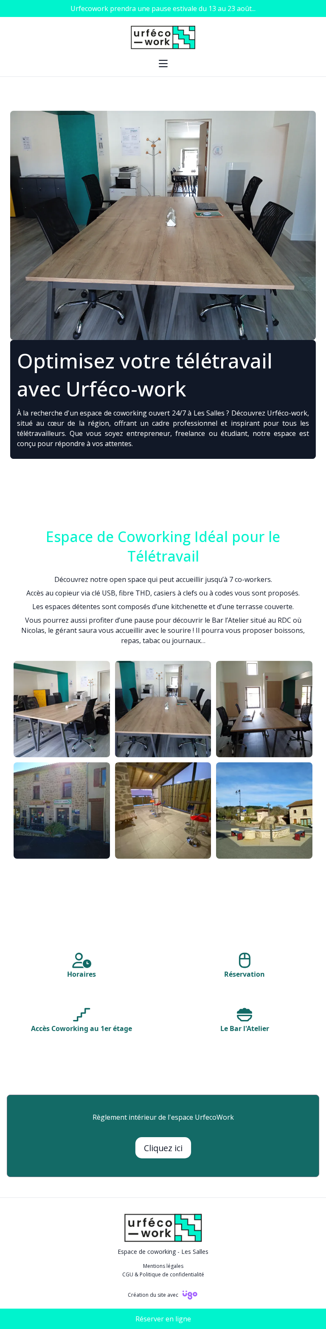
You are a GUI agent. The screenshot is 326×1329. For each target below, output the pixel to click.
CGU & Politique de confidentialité (163, 1274)
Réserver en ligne (163, 1318)
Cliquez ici (162, 1148)
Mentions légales (163, 1266)
